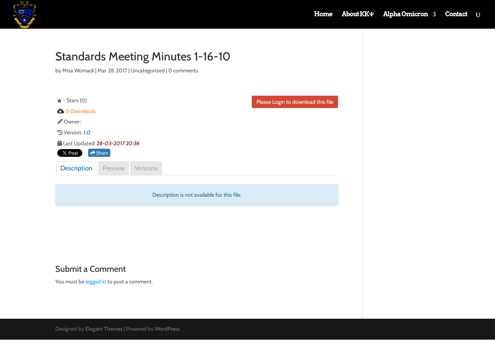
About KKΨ (358, 15)
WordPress (167, 328)
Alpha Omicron (405, 15)
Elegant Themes (104, 328)
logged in (95, 281)
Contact (456, 15)
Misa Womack (78, 70)
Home (323, 15)
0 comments (183, 70)
